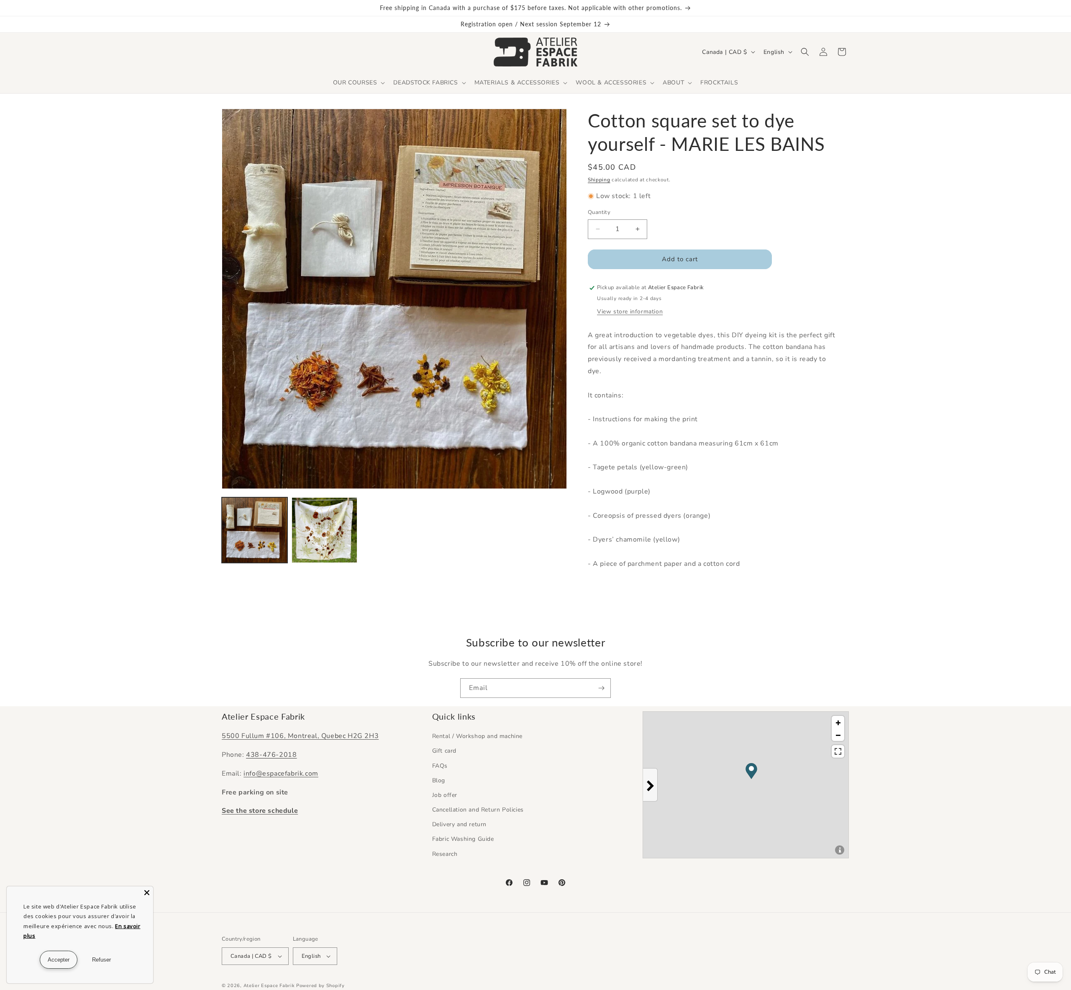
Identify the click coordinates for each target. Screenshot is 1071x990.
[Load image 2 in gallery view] (324, 530)
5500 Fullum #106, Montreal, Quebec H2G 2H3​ (300, 736)
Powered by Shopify (320, 985)
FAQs (440, 766)
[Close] (147, 892)
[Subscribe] (601, 688)
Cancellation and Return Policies (478, 810)
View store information (630, 312)
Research (445, 854)
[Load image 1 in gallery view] (254, 530)
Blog (438, 780)
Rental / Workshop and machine (477, 736)
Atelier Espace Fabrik (269, 985)
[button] (358, 83)
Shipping (599, 179)
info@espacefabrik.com (280, 773)
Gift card (444, 751)
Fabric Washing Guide (463, 839)
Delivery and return (459, 824)
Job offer (444, 795)
